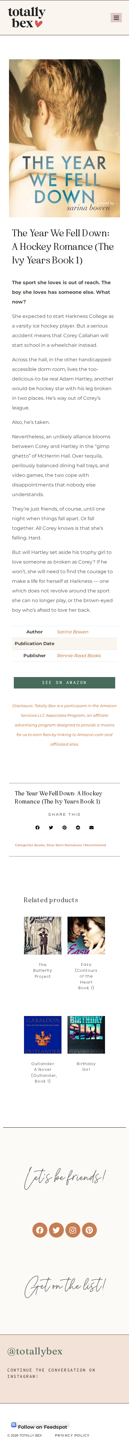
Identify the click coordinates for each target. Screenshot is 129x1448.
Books (39, 845)
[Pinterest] (89, 1230)
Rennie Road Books (79, 655)
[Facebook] (39, 1230)
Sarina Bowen (72, 632)
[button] (37, 827)
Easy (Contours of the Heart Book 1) (86, 976)
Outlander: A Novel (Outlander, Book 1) (44, 1072)
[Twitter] (56, 1230)
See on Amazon (64, 682)
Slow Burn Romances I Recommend (76, 845)
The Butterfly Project (42, 970)
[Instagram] (72, 1230)
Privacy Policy (72, 1435)
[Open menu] (116, 17)
